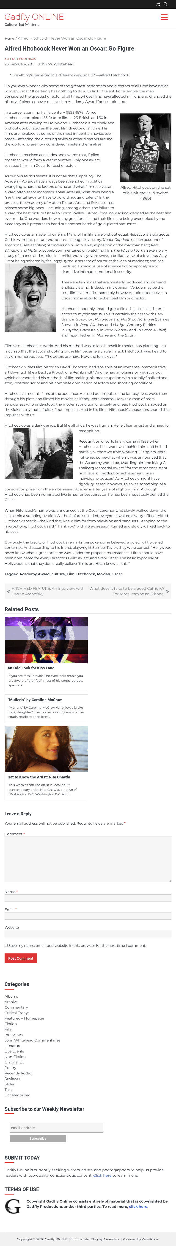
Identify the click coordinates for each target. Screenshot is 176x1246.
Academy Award (34, 574)
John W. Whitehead (56, 64)
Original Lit (14, 1062)
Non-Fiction (15, 1057)
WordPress (150, 1239)
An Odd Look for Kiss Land (31, 668)
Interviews (14, 1035)
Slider (9, 1084)
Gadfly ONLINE (34, 17)
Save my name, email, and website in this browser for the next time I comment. (77, 945)
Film (70, 574)
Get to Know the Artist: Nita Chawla (39, 777)
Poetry (10, 1068)
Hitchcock (85, 574)
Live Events (14, 1051)
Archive (10, 59)
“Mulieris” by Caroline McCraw (35, 699)
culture (58, 574)
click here (138, 1206)
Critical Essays (17, 1013)
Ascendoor (111, 1239)
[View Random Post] (158, 4)
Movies (103, 574)
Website (12, 927)
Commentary (26, 59)
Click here (102, 1175)
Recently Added (18, 1073)
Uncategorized (17, 1095)
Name (11, 892)
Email (11, 909)
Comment (15, 834)
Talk (8, 1089)
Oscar (117, 574)
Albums (11, 996)
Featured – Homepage (24, 1018)
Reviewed (13, 1078)
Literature (13, 1046)
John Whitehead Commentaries (32, 1040)
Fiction (11, 1024)
